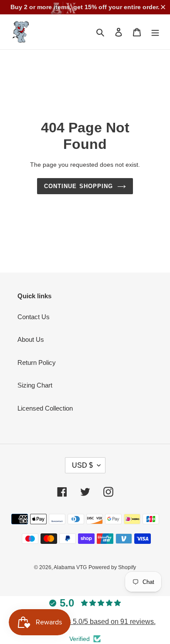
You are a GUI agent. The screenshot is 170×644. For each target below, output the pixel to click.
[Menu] (155, 32)
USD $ (82, 465)
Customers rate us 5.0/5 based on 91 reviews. (85, 621)
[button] (165, 7)
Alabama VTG (70, 567)
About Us (30, 339)
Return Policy (36, 362)
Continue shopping (78, 186)
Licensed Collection (45, 408)
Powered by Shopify (112, 567)
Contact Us (33, 316)
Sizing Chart (34, 385)
